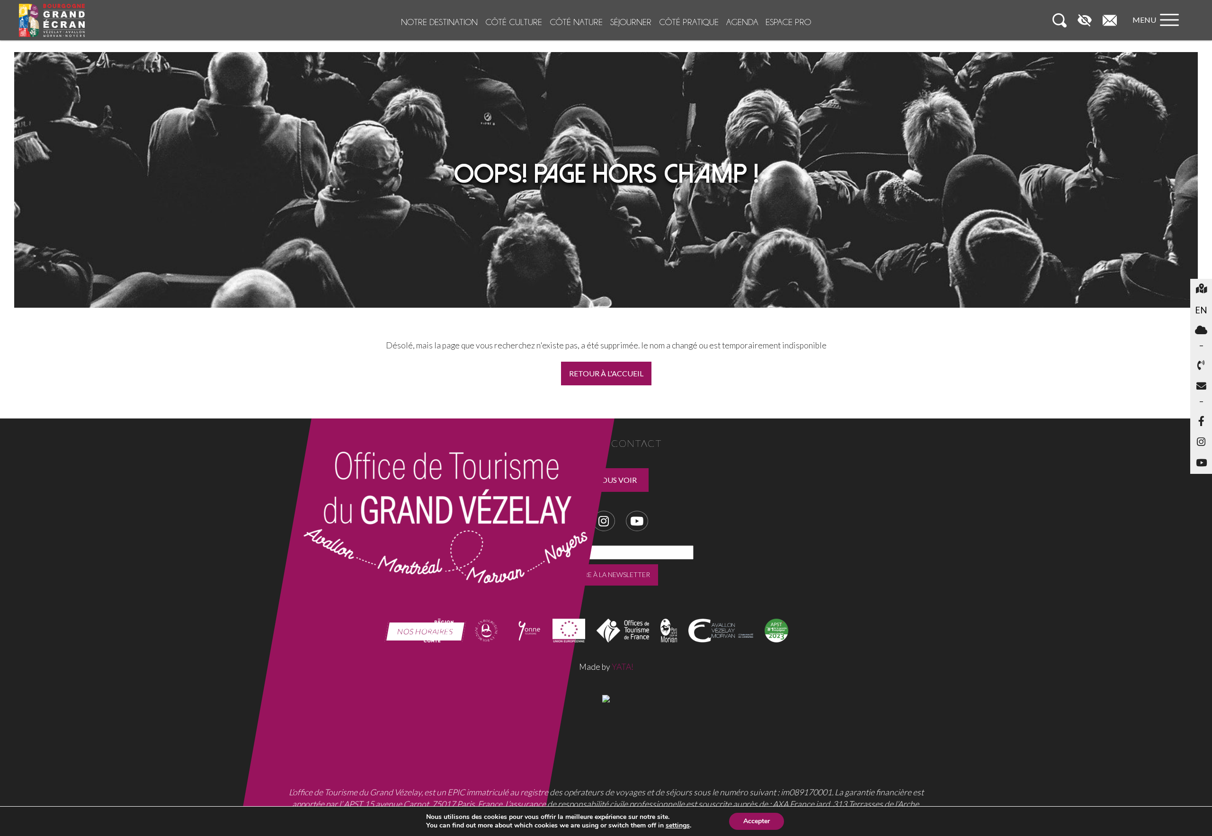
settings (678, 825)
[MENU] (1158, 29)
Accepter (756, 821)
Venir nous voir (604, 479)
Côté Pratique (689, 22)
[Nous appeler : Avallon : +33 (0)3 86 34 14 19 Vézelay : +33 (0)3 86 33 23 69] (1201, 366)
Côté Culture (513, 22)
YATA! (622, 667)
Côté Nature (576, 22)
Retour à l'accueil (606, 373)
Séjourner (630, 22)
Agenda (742, 22)
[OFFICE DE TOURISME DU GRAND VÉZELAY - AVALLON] (606, 697)
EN (1203, 309)
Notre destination (439, 22)
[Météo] (1201, 330)
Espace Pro (788, 22)
